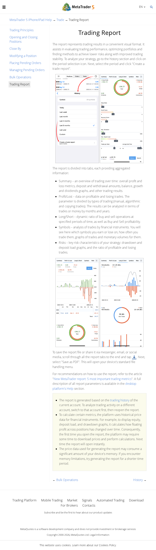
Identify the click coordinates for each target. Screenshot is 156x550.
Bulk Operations (20, 77)
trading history (119, 400)
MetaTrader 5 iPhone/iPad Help (31, 20)
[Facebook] (72, 519)
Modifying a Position (23, 56)
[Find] (151, 7)
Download (136, 500)
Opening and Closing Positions (23, 39)
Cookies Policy (107, 545)
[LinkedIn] (78, 519)
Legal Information (99, 534)
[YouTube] (84, 519)
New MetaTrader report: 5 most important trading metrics (92, 379)
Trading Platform (24, 500)
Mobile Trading (52, 500)
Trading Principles (21, 30)
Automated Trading (110, 500)
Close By (15, 49)
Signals (87, 500)
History (138, 480)
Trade (60, 20)
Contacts (88, 505)
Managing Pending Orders (27, 70)
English (140, 7)
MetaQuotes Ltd (80, 534)
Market (72, 500)
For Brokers (69, 505)
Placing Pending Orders (25, 63)
